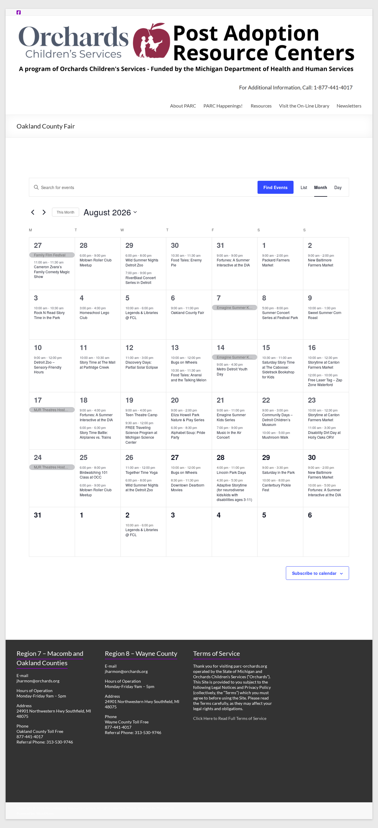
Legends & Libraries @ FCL (142, 315)
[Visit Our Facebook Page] (19, 12)
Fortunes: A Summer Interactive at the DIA (233, 262)
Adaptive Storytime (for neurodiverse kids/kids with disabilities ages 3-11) (234, 492)
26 (129, 457)
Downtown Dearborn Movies (187, 487)
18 (83, 400)
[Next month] (44, 212)
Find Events (275, 187)
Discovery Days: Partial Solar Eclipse (142, 364)
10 (38, 347)
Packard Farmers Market (276, 262)
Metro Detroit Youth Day (232, 371)
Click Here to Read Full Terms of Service (229, 718)
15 (266, 347)
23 (312, 400)
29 (129, 245)
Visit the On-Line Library (304, 105)
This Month (65, 211)
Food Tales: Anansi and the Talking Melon (188, 377)
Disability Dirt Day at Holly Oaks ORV (324, 435)
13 (175, 347)
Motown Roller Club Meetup (96, 262)
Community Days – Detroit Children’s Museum (277, 419)
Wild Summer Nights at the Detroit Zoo (142, 487)
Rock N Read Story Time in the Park (49, 315)
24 (38, 457)
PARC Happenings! (223, 105)
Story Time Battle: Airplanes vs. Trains (95, 435)
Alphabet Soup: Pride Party (188, 435)
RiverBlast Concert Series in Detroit (141, 280)
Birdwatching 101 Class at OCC (94, 475)
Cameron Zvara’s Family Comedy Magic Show (52, 271)
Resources (261, 105)
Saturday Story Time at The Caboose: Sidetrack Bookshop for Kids (278, 369)
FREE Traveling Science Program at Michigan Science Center (141, 435)
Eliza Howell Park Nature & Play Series (187, 417)
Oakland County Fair (187, 312)
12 (129, 347)
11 (83, 347)
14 (220, 347)
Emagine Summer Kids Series (231, 417)
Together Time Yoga (142, 472)
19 (129, 400)
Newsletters (349, 105)
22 (266, 400)
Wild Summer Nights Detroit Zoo (142, 262)
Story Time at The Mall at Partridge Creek (97, 364)
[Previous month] (32, 212)
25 (83, 457)
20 (175, 400)
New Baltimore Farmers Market (320, 262)
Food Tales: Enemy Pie (186, 262)
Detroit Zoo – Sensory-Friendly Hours (47, 366)
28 (83, 245)
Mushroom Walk (275, 437)
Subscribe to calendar (314, 573)
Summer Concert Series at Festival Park (280, 315)
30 (175, 245)
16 (312, 347)
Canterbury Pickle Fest (276, 487)
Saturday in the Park (278, 472)
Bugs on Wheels (184, 362)
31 (220, 245)
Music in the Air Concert (229, 435)
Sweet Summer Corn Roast (324, 315)
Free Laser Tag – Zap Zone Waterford (325, 382)
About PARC (183, 105)
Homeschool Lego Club (94, 315)
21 (220, 400)
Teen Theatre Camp (141, 414)
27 (38, 245)
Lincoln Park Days (231, 472)
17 (38, 400)
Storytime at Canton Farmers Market (324, 364)
